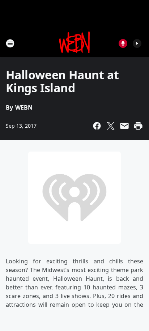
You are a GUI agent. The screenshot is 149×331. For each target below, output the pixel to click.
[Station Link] (75, 43)
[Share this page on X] (111, 126)
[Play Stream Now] (137, 43)
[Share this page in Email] (124, 126)
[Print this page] (138, 126)
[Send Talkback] (123, 43)
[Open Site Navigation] (10, 43)
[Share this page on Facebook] (97, 126)
